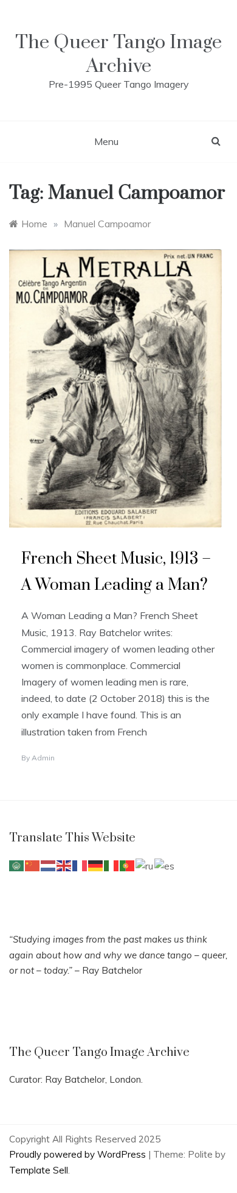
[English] (64, 865)
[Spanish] (165, 865)
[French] (80, 865)
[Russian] (145, 865)
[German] (96, 865)
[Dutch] (49, 865)
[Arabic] (17, 865)
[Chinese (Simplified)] (33, 865)
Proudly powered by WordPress (78, 1154)
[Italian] (112, 865)
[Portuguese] (128, 865)
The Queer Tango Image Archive (118, 54)
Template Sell (38, 1170)
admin (43, 757)
